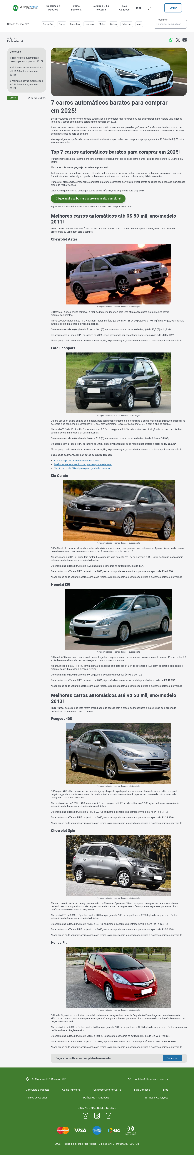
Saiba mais (172, 1058)
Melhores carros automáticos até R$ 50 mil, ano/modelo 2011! (26, 71)
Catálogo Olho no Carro (101, 8)
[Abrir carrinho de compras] (149, 8)
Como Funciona (76, 8)
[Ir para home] (25, 8)
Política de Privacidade (96, 1097)
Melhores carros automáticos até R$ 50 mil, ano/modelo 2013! (26, 84)
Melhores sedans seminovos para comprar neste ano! (83, 464)
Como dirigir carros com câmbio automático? (77, 460)
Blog (138, 7)
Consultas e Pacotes (53, 8)
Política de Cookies (36, 1097)
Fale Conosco (124, 8)
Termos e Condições (156, 1097)
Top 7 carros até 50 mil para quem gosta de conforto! (82, 468)
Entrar (173, 7)
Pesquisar (162, 19)
